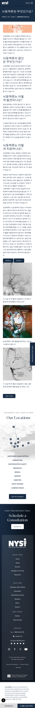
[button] (3, 700)
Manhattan (17, 460)
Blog (13, 17)
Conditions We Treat (17, 571)
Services (17, 567)
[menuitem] (9, 649)
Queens (17, 476)
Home (4, 17)
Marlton (17, 480)
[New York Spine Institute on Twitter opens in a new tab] (20, 649)
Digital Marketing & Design (19, 675)
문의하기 (19, 260)
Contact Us (17, 526)
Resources (17, 575)
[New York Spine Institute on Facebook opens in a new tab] (14, 649)
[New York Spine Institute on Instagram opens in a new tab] (9, 649)
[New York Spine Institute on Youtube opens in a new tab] (26, 649)
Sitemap (18, 667)
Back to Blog (9, 396)
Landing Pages (17, 488)
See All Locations (17, 496)
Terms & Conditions (12, 664)
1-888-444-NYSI (16, 699)
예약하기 (8, 260)
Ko (8, 17)
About (17, 563)
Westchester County (17, 464)
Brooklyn (17, 468)
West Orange (17, 484)
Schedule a (17, 516)
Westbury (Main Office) (18, 456)
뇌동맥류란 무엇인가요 (23, 17)
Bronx (17, 472)
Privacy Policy (24, 664)
